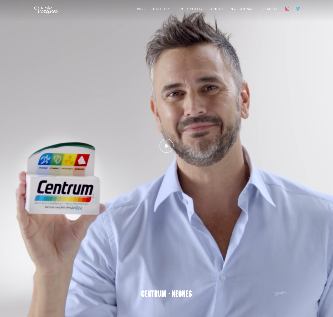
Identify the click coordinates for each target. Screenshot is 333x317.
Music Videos (190, 9)
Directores (163, 9)
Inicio (141, 9)
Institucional (241, 9)
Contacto (268, 9)
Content (216, 9)
